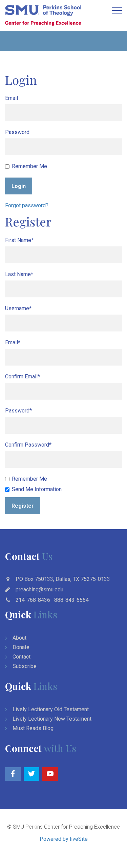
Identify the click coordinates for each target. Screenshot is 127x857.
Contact (21, 656)
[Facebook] (13, 774)
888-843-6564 (71, 600)
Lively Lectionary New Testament (52, 719)
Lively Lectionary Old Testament (51, 709)
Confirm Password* (28, 444)
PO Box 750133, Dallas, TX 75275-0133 (63, 579)
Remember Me (29, 166)
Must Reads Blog (33, 728)
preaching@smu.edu (39, 589)
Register (23, 506)
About (19, 638)
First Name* (19, 240)
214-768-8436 (33, 600)
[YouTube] (50, 774)
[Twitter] (31, 774)
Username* (18, 308)
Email (11, 98)
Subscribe (25, 666)
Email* (12, 342)
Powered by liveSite (64, 839)
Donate (21, 647)
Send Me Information (37, 489)
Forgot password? (26, 205)
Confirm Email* (22, 376)
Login (19, 186)
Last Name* (19, 274)
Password (17, 132)
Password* (18, 410)
